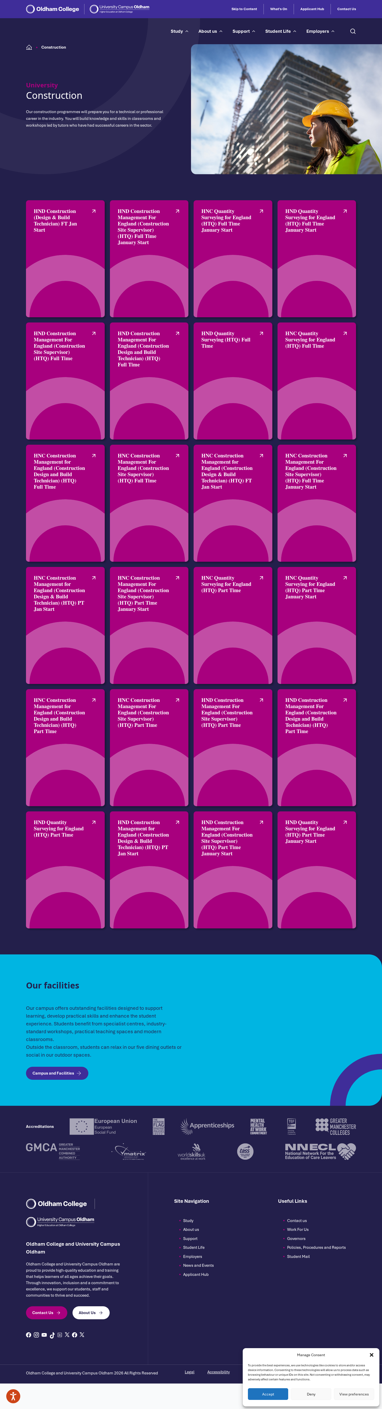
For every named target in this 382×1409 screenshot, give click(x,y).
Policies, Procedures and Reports (316, 1247)
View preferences (354, 1394)
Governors (296, 1238)
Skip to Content (244, 9)
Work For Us (298, 1229)
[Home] (29, 47)
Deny (311, 1394)
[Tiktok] (52, 1335)
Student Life (278, 31)
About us (208, 31)
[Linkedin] (59, 1334)
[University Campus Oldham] (120, 9)
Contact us (297, 1220)
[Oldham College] (52, 9)
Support (241, 31)
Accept (268, 1394)
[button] (371, 1355)
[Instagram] (36, 1334)
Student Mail (298, 1256)
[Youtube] (44, 1334)
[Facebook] (28, 1334)
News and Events (198, 1265)
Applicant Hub (312, 9)
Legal (189, 1372)
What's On (278, 9)
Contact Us (346, 9)
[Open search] (353, 31)
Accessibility (218, 1372)
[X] (67, 1334)
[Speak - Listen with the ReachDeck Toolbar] (13, 1396)
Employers (317, 31)
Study (177, 31)
